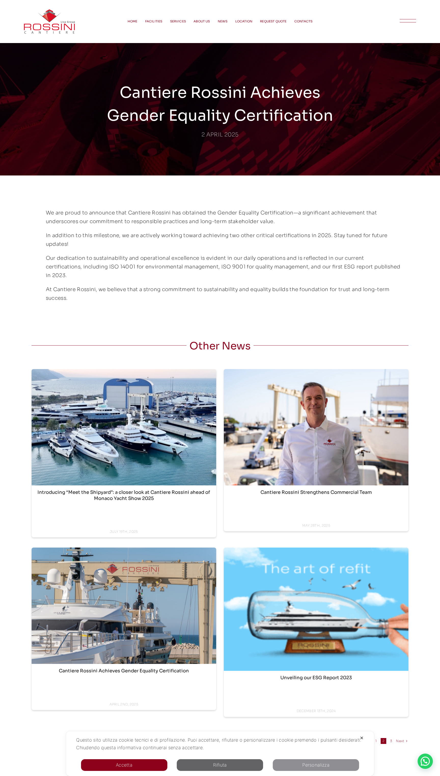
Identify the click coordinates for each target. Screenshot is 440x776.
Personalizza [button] (315, 765)
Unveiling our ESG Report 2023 (316, 677)
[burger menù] (408, 21)
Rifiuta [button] (220, 765)
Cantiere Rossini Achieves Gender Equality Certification (124, 671)
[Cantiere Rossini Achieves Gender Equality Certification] (124, 606)
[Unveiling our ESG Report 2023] (316, 609)
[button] (425, 761)
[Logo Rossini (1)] (49, 12)
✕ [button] (362, 738)
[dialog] (220, 753)
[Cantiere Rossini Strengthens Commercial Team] (316, 427)
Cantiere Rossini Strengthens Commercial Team (316, 492)
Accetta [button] (124, 765)
